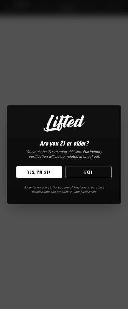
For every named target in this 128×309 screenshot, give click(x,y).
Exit (88, 172)
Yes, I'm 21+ (39, 172)
